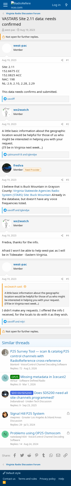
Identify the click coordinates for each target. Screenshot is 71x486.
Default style (13, 473)
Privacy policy (48, 478)
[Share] (62, 60)
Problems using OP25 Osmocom (35, 433)
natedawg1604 (18, 436)
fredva (18, 165)
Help (61, 478)
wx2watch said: (13, 286)
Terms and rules (27, 478)
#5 (67, 279)
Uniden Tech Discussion (38, 401)
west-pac (10, 30)
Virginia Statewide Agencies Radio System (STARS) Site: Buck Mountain (30, 193)
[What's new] (66, 4)
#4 (67, 235)
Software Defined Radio (32, 380)
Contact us (9, 478)
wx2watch (21, 110)
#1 (67, 60)
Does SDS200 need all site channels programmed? (39, 395)
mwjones (15, 417)
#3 (67, 179)
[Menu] (5, 5)
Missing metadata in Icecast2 (43, 376)
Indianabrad (17, 401)
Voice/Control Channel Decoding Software (44, 364)
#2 (67, 124)
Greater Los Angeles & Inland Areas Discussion (35, 419)
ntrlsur (14, 380)
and (22, 154)
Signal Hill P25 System (27, 413)
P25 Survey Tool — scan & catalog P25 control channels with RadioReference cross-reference (39, 356)
